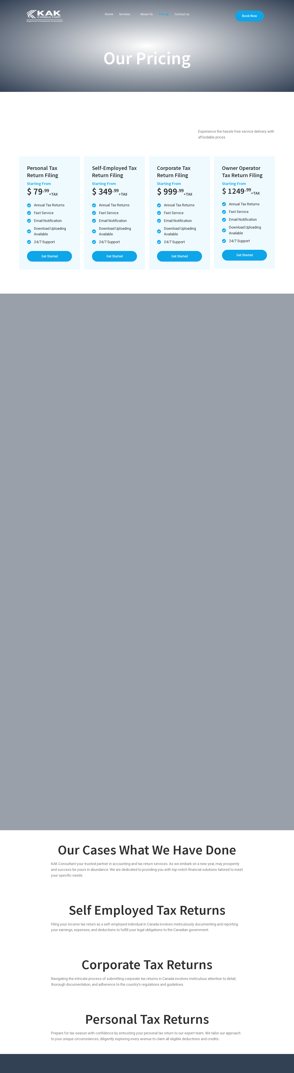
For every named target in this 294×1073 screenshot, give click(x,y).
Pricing (164, 14)
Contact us (182, 14)
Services (124, 14)
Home (109, 14)
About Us (146, 14)
